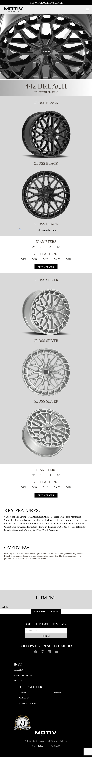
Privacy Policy (37, 746)
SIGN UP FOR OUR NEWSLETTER (46, 3)
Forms (57, 692)
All (5, 607)
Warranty (24, 698)
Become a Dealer (28, 703)
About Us (19, 681)
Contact (23, 692)
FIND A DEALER (46, 267)
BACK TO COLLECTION (46, 611)
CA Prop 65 (55, 746)
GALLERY (18, 670)
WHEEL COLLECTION (23, 675)
